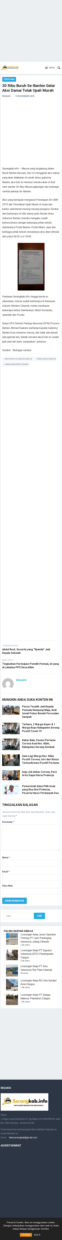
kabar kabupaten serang (16, 364)
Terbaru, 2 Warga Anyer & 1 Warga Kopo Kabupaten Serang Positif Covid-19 (40, 728)
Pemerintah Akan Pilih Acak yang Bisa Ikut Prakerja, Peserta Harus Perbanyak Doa (40, 790)
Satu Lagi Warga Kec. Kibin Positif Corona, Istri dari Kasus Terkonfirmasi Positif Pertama (40, 759)
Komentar (8, 822)
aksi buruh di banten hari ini (18, 359)
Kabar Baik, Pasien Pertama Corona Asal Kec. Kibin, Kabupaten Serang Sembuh (38, 744)
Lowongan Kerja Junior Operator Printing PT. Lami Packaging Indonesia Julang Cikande (38, 938)
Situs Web (7, 885)
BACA (37, 1235)
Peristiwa (9, 79)
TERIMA (25, 1235)
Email (6, 871)
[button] (50, 67)
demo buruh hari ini (46, 359)
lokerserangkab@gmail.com (23, 1137)
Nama (6, 857)
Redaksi (6, 96)
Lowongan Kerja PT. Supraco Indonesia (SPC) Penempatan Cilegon (37, 954)
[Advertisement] (31, 31)
